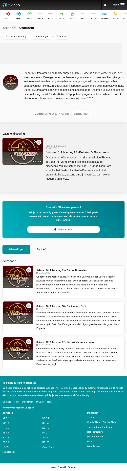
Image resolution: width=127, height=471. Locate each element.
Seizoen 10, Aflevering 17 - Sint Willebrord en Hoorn (65, 342)
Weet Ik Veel (93, 446)
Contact (6, 401)
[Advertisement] (63, 53)
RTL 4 (45, 423)
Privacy (40, 401)
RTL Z (45, 442)
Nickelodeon (8, 451)
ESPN (5, 447)
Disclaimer (27, 401)
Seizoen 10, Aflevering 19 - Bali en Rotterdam (61, 270)
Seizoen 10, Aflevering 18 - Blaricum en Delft (61, 306)
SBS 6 (5, 432)
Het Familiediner (95, 431)
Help (16, 401)
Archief (40, 249)
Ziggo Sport (48, 447)
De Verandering (95, 436)
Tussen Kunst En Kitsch (99, 427)
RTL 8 (5, 437)
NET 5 (45, 428)
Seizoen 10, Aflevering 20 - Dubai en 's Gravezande (77, 152)
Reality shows (82, 114)
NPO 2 (45, 418)
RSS (49, 401)
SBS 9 (5, 442)
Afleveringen (16, 249)
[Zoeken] (105, 5)
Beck (89, 441)
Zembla (91, 417)
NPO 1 (5, 418)
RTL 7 (45, 432)
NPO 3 (5, 423)
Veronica (46, 437)
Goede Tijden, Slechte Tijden (102, 422)
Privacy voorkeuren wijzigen (18, 407)
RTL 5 (5, 428)
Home (53, 467)
